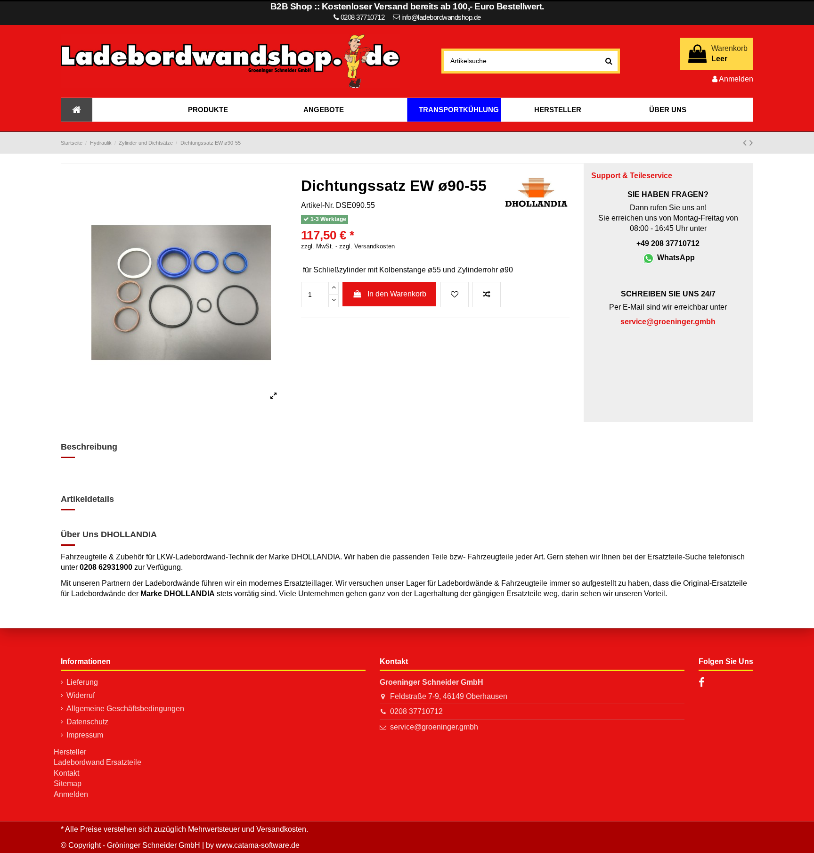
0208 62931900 (106, 567)
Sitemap (67, 783)
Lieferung (82, 682)
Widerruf (80, 695)
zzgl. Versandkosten (367, 246)
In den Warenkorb (396, 294)
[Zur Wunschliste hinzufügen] (454, 294)
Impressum (84, 735)
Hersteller (70, 752)
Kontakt (66, 773)
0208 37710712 (416, 711)
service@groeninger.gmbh (434, 727)
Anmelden (71, 794)
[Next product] (751, 142)
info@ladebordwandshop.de (441, 17)
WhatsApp (675, 258)
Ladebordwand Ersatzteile (97, 762)
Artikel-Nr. (317, 205)
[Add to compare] (486, 294)
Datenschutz (87, 722)
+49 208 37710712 (668, 243)
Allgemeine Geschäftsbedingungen (125, 709)
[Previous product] (746, 142)
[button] (207, 110)
